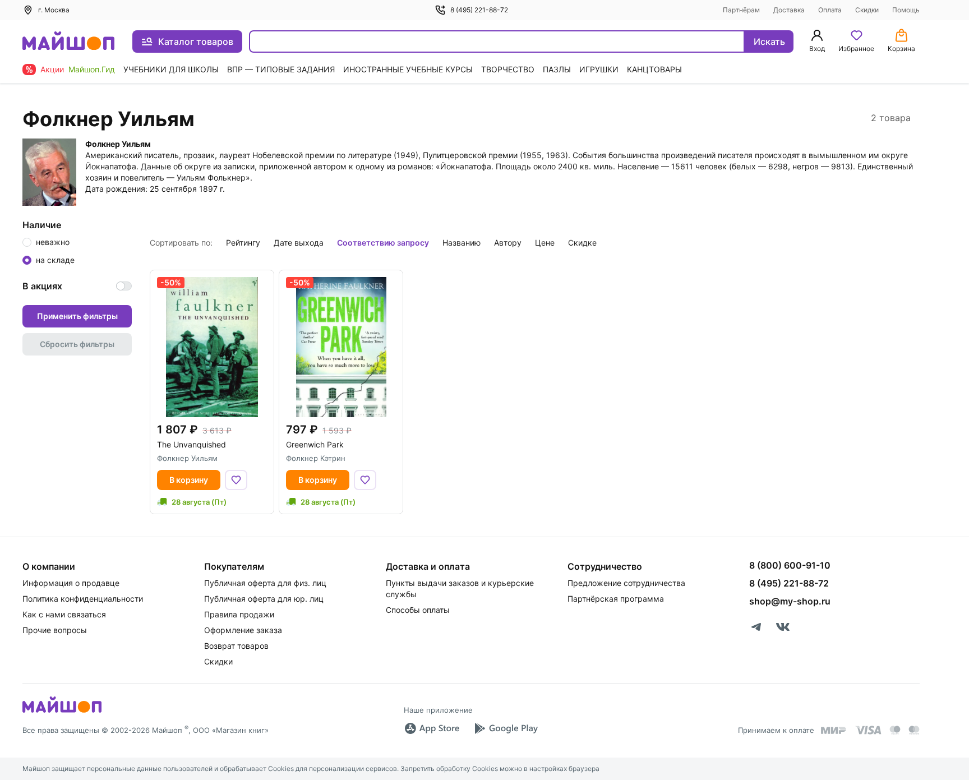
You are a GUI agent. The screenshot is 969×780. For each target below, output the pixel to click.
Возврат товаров (236, 645)
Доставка (789, 10)
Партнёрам (741, 10)
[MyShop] (61, 711)
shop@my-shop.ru (789, 601)
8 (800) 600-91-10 (789, 565)
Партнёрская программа (615, 598)
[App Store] (432, 728)
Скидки (867, 10)
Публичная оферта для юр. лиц (264, 598)
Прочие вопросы (54, 630)
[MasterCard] (895, 730)
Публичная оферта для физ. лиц (265, 583)
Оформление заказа (243, 630)
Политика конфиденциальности (82, 598)
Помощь (906, 10)
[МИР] (834, 730)
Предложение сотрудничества (626, 583)
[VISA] (868, 730)
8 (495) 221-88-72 (479, 10)
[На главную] (68, 41)
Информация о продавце (70, 583)
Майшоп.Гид (91, 69)
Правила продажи (239, 614)
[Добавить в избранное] (236, 480)
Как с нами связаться (64, 614)
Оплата (830, 10)
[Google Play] (505, 728)
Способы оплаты (418, 610)
